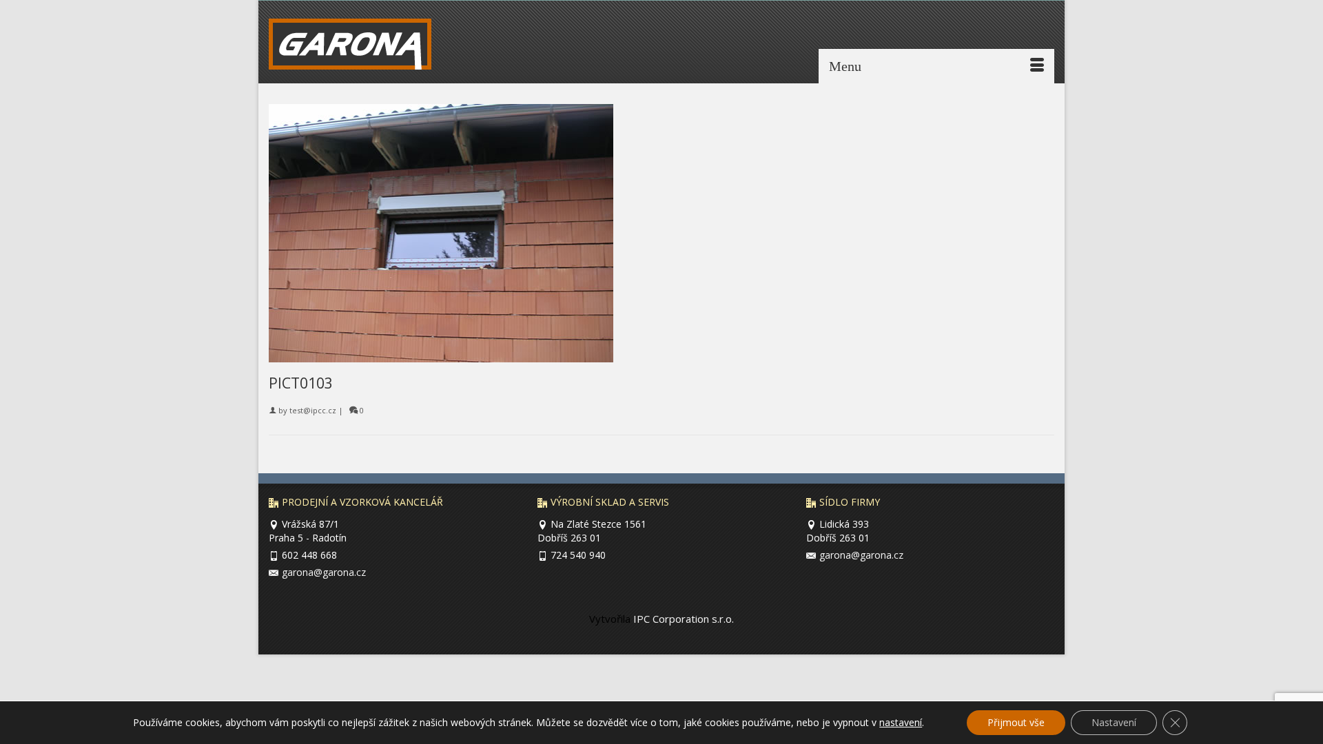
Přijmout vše (1016, 722)
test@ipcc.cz (312, 410)
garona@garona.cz (324, 572)
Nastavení (1113, 722)
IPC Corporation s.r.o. (682, 619)
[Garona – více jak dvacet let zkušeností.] (359, 47)
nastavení (900, 722)
